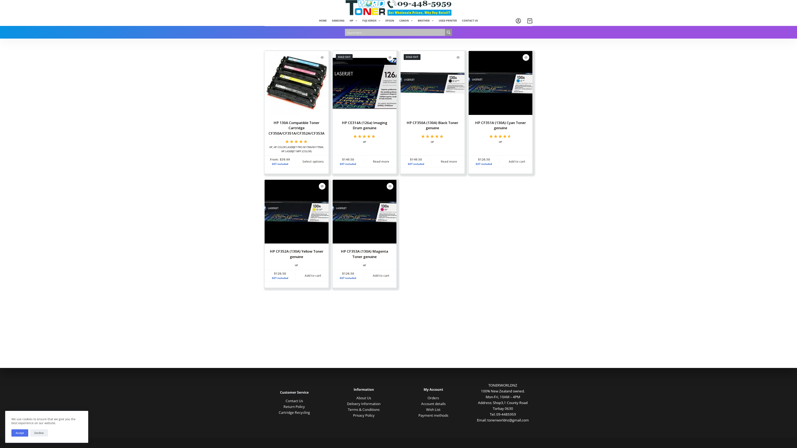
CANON (404, 20)
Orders (433, 398)
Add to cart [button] (517, 161)
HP (351, 20)
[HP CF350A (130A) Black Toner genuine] (433, 83)
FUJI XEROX (369, 20)
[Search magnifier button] (448, 32)
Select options (313, 161)
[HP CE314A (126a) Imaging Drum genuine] (365, 83)
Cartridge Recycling (294, 412)
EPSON (389, 20)
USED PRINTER (448, 20)
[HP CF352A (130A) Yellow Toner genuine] (297, 212)
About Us (363, 398)
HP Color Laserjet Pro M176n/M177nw (298, 147)
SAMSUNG (338, 20)
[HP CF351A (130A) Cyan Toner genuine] (501, 83)
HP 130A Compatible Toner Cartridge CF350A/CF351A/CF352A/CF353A (296, 128)
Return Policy (294, 406)
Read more (381, 161)
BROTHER (424, 20)
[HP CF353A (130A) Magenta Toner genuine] (365, 212)
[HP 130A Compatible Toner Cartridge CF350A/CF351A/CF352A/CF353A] (297, 83)
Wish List (433, 409)
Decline (39, 433)
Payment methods (433, 415)
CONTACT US (470, 20)
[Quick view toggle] (322, 57)
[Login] (518, 20)
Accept (20, 433)
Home (323, 20)
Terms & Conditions (364, 409)
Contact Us (294, 400)
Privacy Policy (364, 415)
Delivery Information (363, 403)
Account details (433, 403)
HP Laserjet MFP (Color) (296, 151)
